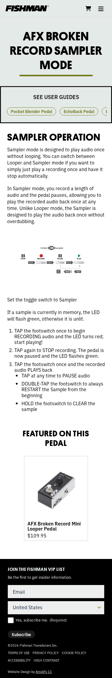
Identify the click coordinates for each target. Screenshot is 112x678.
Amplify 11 (44, 671)
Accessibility (19, 660)
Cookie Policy (74, 652)
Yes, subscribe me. (41, 620)
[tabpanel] (56, 498)
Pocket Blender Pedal (31, 111)
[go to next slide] (104, 104)
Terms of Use (19, 652)
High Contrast (46, 660)
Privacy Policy (46, 652)
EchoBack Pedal (79, 111)
